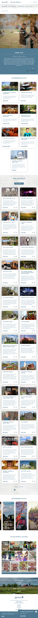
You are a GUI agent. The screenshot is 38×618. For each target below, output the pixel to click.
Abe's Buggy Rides (7, 321)
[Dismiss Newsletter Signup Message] (36, 612)
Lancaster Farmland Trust (26, 223)
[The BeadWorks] (28, 315)
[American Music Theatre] (28, 291)
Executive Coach (7, 271)
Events (18, 1)
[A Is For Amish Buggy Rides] (28, 390)
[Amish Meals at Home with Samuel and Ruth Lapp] (10, 339)
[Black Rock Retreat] (10, 241)
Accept (2, 616)
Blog (19, 608)
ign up (19, 590)
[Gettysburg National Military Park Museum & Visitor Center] (28, 265)
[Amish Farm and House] (28, 440)
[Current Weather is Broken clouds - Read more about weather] (32, 2)
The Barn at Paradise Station (26, 372)
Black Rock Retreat (8, 247)
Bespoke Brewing (25, 345)
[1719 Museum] (28, 415)
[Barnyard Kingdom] (10, 365)
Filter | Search (18, 183)
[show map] (14, 207)
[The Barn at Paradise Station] (28, 365)
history (12, 59)
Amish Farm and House (27, 447)
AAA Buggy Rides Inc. (8, 297)
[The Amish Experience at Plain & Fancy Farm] (10, 390)
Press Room (19, 607)
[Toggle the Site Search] (33, 2)
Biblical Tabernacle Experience (8, 472)
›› (27, 489)
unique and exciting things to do (22, 60)
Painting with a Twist (9, 222)
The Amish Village (26, 471)
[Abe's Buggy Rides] (10, 315)
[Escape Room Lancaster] (28, 241)
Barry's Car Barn (7, 447)
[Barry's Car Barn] (10, 440)
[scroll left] (35, 6)
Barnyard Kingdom (8, 371)
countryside (5, 59)
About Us (19, 604)
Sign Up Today (22, 615)
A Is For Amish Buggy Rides (26, 397)
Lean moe (12, 614)
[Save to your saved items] (16, 207)
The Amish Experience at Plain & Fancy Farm (9, 397)
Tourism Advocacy (19, 609)
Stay (11, 1)
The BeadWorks (25, 321)
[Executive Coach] (10, 265)
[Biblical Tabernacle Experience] (10, 464)
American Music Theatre (27, 297)
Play (14, 1)
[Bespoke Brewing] (28, 339)
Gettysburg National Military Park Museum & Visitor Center (27, 272)
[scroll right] (36, 6)
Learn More (5, 207)
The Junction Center (26, 198)
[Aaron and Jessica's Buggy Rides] (10, 415)
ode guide (19, 582)
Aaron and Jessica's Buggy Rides (8, 423)
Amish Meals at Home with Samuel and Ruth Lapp (10, 346)
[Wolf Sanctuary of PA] (10, 192)
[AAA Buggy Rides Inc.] (10, 291)
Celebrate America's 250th (15, 2)
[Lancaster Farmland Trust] (28, 216)
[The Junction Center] (28, 192)
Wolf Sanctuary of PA (9, 198)
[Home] (5, 2)
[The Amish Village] (28, 464)
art (14, 59)
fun (18, 59)
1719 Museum (24, 422)
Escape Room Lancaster (27, 247)
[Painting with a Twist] (10, 216)
